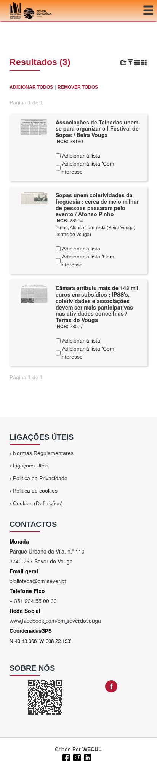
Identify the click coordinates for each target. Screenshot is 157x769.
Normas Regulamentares (43, 453)
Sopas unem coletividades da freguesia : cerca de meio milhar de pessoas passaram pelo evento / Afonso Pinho (97, 204)
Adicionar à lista (80, 156)
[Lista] (137, 63)
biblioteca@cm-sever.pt (38, 581)
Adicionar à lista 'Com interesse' (87, 168)
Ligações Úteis (30, 466)
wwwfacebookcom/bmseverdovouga (55, 620)
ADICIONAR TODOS (31, 87)
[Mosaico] (144, 63)
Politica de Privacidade (40, 478)
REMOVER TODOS (78, 87)
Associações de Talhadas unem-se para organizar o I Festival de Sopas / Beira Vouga (98, 128)
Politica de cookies (35, 491)
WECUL (92, 749)
